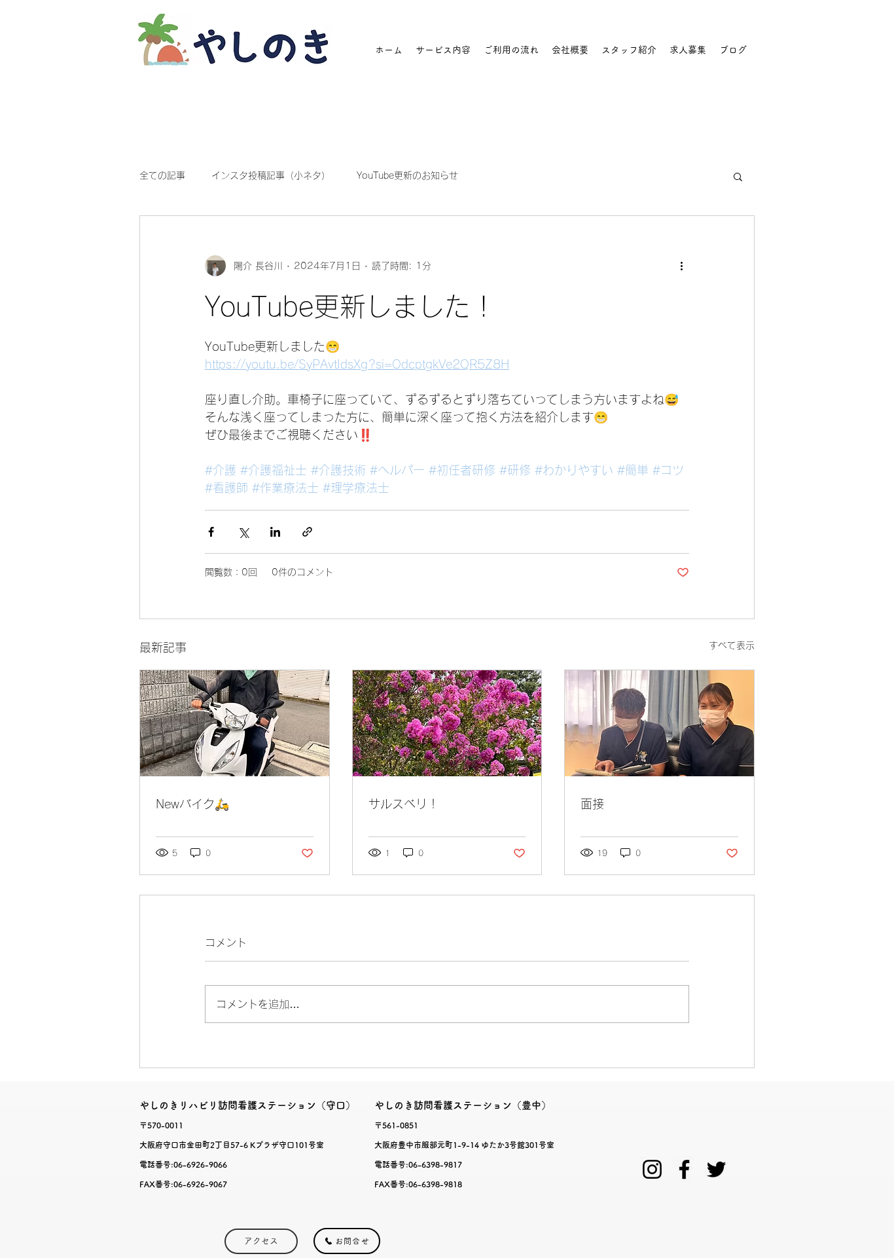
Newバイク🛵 (192, 804)
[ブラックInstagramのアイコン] (652, 1169)
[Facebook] (684, 1169)
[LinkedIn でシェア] (275, 532)
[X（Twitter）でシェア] (243, 532)
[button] (738, 176)
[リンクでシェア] (307, 532)
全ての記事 (162, 175)
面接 (592, 804)
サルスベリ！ (403, 804)
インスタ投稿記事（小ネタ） (271, 175)
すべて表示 (732, 645)
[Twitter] (716, 1169)
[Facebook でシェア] (211, 532)
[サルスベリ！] (447, 723)
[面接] (659, 723)
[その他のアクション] (681, 266)
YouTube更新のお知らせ (407, 175)
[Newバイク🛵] (234, 723)
